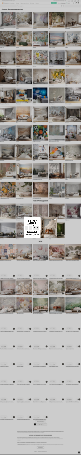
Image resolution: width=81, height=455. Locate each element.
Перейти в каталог (32, 231)
